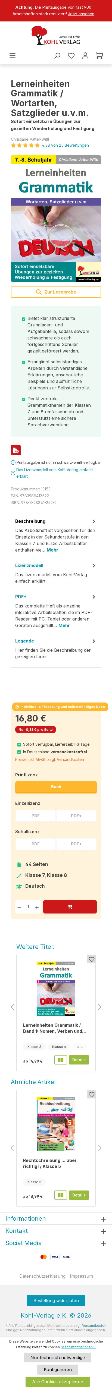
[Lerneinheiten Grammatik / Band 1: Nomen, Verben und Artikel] (56, 989)
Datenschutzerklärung (42, 1276)
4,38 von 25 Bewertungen (65, 145)
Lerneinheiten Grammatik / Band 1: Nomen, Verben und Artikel (52, 1028)
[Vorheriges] (12, 1007)
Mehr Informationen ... (78, 1347)
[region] (56, 10)
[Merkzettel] (71, 56)
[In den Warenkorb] (70, 907)
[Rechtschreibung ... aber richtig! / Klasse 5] (56, 1124)
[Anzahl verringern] (19, 907)
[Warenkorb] (99, 56)
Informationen (25, 1218)
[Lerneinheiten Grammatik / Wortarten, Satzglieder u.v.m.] (56, 218)
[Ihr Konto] (85, 56)
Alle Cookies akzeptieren (57, 1381)
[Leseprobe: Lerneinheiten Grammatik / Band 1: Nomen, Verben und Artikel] (60, 1059)
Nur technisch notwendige (57, 1357)
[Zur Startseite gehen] (56, 35)
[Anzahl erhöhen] (37, 907)
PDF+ (76, 815)
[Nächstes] (100, 1007)
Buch (56, 786)
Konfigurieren (58, 1369)
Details (79, 1059)
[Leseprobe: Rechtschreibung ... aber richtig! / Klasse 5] (60, 1195)
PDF (36, 815)
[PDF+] (16, 450)
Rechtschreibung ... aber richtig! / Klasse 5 (50, 1163)
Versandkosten (94, 1326)
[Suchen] (57, 56)
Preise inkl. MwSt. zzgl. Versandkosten (49, 759)
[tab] (56, 537)
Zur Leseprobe (59, 292)
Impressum (81, 1276)
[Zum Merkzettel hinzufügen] (91, 959)
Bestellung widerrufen (56, 1300)
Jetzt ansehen (81, 13)
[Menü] (12, 56)
